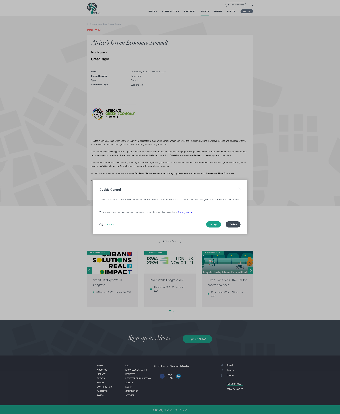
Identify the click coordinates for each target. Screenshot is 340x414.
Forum (218, 11)
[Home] (93, 7)
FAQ (127, 365)
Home (100, 365)
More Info (109, 224)
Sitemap (130, 395)
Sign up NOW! (197, 339)
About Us (102, 369)
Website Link (137, 84)
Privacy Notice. (185, 212)
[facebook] (162, 376)
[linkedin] (178, 376)
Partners (189, 11)
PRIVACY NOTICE (235, 389)
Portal (231, 11)
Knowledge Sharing (136, 369)
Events (205, 11)
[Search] (252, 5)
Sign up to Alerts (237, 4)
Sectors (230, 370)
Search (230, 365)
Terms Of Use (234, 383)
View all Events (171, 241)
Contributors (170, 11)
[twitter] (170, 376)
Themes (230, 375)
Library (152, 11)
